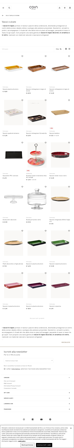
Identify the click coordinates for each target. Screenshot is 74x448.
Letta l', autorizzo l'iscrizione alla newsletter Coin (28, 369)
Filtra (57, 49)
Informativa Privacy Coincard (12, 386)
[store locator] (65, 8)
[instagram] (24, 419)
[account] (59, 8)
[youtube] (41, 419)
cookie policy (21, 441)
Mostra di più (66, 342)
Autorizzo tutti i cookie (44, 445)
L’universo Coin (8, 403)
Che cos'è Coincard (9, 381)
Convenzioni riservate (10, 388)
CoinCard (6, 377)
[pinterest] (50, 419)
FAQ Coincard (8, 383)
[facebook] (33, 419)
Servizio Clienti (8, 398)
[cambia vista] (66, 49)
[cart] (70, 8)
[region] (37, 436)
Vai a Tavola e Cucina (12, 15)
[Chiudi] (71, 428)
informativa (16, 369)
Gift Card (7, 392)
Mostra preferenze (27, 445)
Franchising (7, 409)
